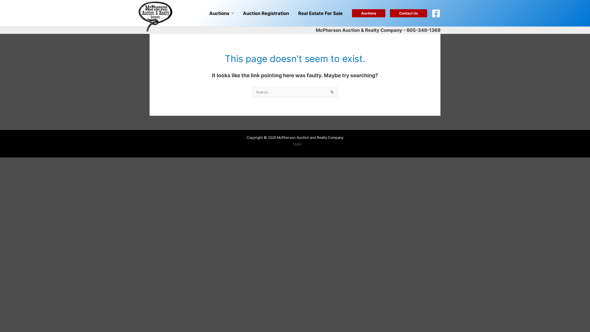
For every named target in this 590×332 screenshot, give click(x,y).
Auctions (219, 13)
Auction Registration (266, 13)
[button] (368, 13)
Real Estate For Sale (320, 13)
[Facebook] (436, 13)
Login (297, 144)
